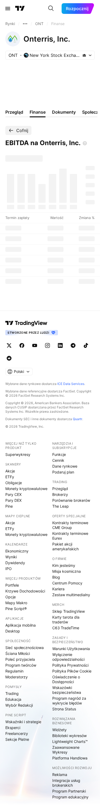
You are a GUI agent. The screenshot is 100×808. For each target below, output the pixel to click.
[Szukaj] (51, 8)
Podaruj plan (63, 472)
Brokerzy (60, 494)
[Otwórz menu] (7, 8)
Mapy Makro (16, 602)
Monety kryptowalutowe (26, 488)
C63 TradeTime (65, 628)
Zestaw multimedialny (71, 594)
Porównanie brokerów (71, 500)
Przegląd (60, 488)
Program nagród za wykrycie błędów (69, 700)
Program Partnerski (69, 791)
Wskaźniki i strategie (23, 721)
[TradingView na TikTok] (86, 345)
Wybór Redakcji (19, 705)
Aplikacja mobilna (20, 625)
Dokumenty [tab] (64, 112)
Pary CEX (13, 494)
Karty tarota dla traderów (65, 619)
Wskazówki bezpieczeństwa (66, 690)
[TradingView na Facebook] (22, 345)
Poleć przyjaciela (20, 659)
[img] (84, 55)
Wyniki (11, 557)
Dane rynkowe (64, 466)
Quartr (77, 419)
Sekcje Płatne (17, 739)
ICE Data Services (70, 384)
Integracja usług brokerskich (66, 782)
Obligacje (13, 482)
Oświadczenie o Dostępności (66, 679)
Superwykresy (17, 454)
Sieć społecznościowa (24, 647)
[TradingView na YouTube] (34, 345)
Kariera (58, 589)
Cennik (58, 460)
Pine (9, 506)
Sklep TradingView (68, 611)
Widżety (59, 729)
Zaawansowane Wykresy (65, 749)
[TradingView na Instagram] (47, 345)
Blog (56, 577)
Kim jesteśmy (63, 565)
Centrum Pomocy (67, 583)
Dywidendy (15, 562)
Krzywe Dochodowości (25, 591)
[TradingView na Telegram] (73, 345)
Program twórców (20, 665)
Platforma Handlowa (69, 758)
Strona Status (64, 709)
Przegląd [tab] (14, 112)
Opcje (10, 597)
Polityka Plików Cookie (71, 671)
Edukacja (13, 699)
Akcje (10, 471)
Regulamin (14, 671)
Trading (12, 693)
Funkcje (59, 454)
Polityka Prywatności (70, 665)
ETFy (9, 477)
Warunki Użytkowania (71, 648)
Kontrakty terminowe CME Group (70, 525)
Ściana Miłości (17, 653)
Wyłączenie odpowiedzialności (68, 657)
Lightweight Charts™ (70, 741)
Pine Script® (16, 608)
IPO (8, 568)
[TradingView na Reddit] (9, 358)
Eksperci (12, 727)
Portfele (12, 585)
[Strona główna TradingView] (20, 8)
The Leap (60, 506)
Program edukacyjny (70, 797)
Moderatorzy (16, 677)
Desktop (12, 631)
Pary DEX (13, 500)
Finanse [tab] (38, 112)
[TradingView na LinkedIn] (60, 345)
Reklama (59, 774)
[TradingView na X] (9, 345)
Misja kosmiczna (66, 571)
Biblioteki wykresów (69, 735)
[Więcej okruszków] (25, 23)
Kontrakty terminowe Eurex (70, 535)
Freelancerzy (16, 733)
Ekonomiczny (17, 551)
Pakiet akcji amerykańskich (65, 546)
